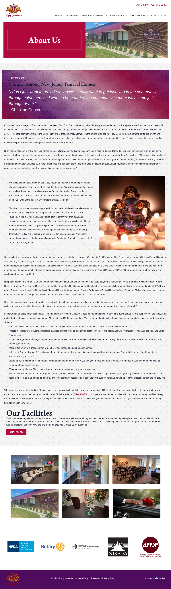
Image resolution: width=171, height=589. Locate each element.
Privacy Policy (109, 578)
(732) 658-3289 (158, 4)
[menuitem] (58, 15)
